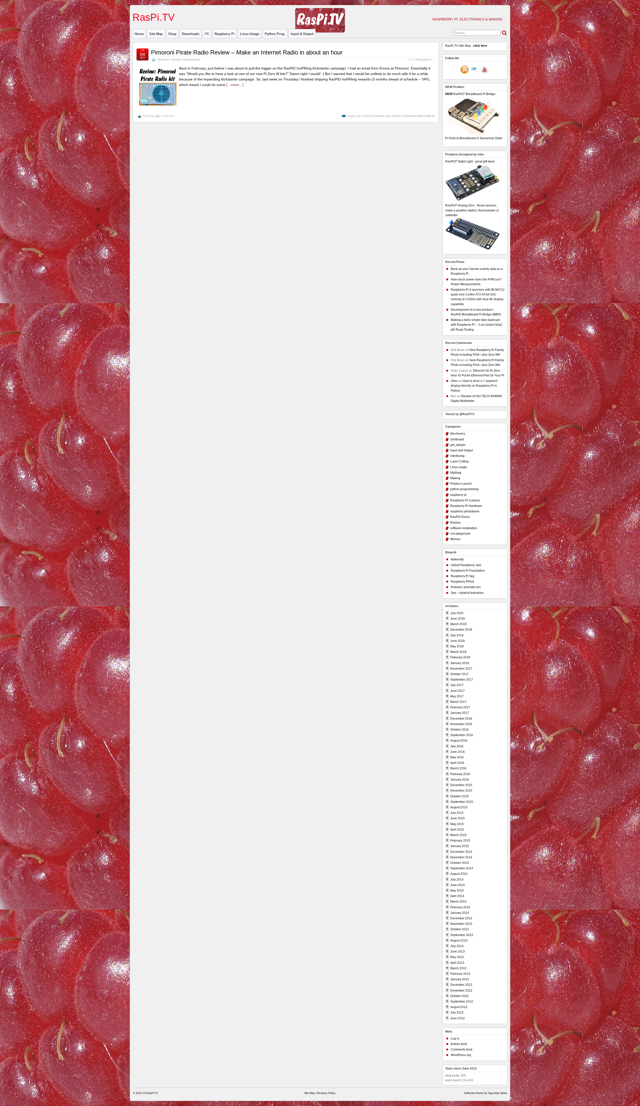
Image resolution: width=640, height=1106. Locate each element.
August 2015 (459, 807)
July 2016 (457, 746)
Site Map (156, 34)
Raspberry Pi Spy (462, 576)
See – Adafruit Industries (467, 593)
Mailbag (455, 472)
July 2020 (457, 613)
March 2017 (458, 702)
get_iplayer (458, 445)
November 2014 (461, 857)
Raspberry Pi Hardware (466, 506)
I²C (207, 34)
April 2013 (457, 963)
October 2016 (459, 729)
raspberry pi (224, 34)
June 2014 (457, 885)
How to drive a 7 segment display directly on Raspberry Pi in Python (474, 385)
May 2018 (457, 646)
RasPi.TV (153, 17)
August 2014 (459, 874)
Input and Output (461, 450)
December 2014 (461, 852)
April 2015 (457, 829)
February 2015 (460, 840)
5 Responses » (423, 59)
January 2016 (459, 779)
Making (455, 478)
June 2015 (457, 818)
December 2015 (461, 785)
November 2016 (461, 724)
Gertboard (457, 439)
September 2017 (461, 679)
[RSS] (464, 69)
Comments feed (461, 1049)
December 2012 (461, 985)
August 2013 (459, 940)
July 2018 (457, 635)
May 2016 (457, 757)
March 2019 (458, 624)
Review (176, 59)
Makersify (457, 559)
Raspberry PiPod (462, 581)
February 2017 (460, 707)
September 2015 (461, 802)
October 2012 (459, 996)
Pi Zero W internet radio (376, 115)
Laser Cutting (459, 461)
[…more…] (235, 85)
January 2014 (459, 913)
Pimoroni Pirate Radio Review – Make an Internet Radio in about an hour (246, 52)
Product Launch (461, 483)
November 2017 (461, 668)
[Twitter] (474, 69)
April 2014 (457, 896)
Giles (454, 381)
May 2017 (457, 696)
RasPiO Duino (460, 517)
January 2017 (459, 713)
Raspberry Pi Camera (465, 500)
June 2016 (457, 752)
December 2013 (461, 918)
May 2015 (457, 824)
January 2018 (459, 663)
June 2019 (457, 618)
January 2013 (459, 979)
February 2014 (460, 907)
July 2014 (457, 879)
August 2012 (459, 1007)
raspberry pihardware (465, 511)
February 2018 (460, 657)
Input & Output (302, 34)
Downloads (190, 34)
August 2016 (459, 740)
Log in (455, 1038)
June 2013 (457, 951)
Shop (172, 34)
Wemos (455, 539)
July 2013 (457, 946)
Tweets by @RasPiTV (459, 414)
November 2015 (461, 790)
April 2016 (457, 763)
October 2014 (459, 863)
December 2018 (461, 629)
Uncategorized (191, 59)
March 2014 (458, 901)
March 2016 (458, 768)
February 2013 (460, 974)
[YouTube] (484, 69)
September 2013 (461, 935)
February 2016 (460, 774)
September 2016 (461, 735)
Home (139, 34)
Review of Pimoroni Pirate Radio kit (413, 115)
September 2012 (461, 1001)
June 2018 (457, 641)
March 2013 (458, 968)
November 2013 (461, 924)
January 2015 (459, 846)
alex (158, 115)
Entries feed (459, 1044)
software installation (463, 528)
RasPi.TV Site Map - (466, 45)
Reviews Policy (326, 1093)
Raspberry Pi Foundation (468, 570)
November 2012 (461, 990)
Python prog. (275, 34)
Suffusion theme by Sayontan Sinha (485, 1093)
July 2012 (457, 1012)
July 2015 (457, 813)
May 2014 (457, 890)
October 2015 (459, 796)
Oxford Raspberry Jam (466, 565)
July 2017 (457, 685)
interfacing (457, 456)
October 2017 (459, 674)
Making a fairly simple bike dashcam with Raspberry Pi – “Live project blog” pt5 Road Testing (476, 324)
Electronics (163, 59)
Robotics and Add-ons (466, 587)
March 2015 (458, 835)
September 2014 (461, 868)
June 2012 (457, 1018)
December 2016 (461, 718)
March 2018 (458, 652)
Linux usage (249, 34)
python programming (464, 489)
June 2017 (457, 691)
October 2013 (459, 929)
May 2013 (457, 957)
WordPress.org (461, 1055)
